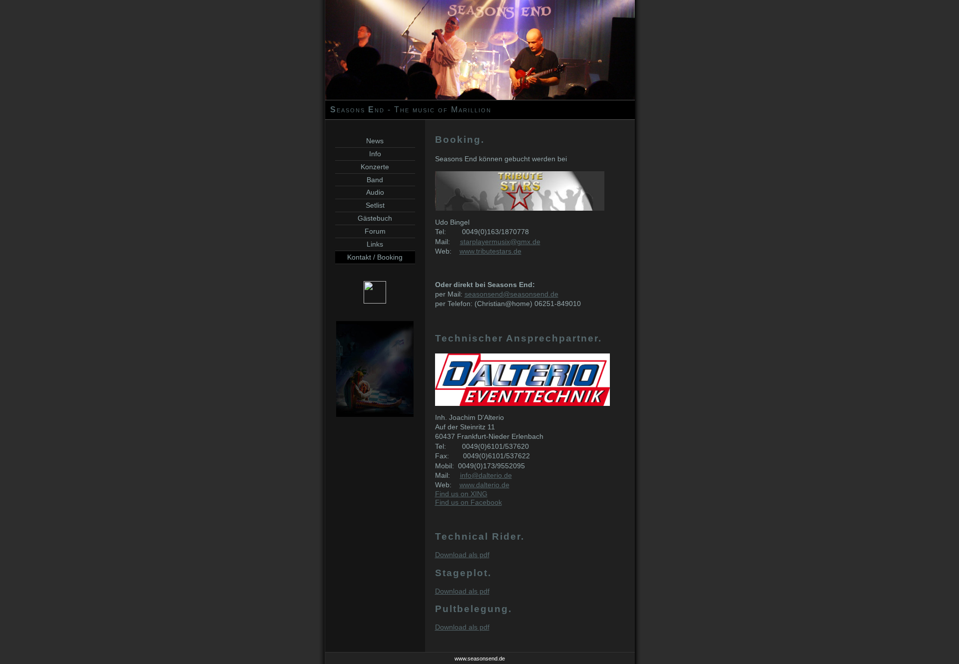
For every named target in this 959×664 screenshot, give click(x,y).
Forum (375, 231)
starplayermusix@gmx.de (500, 242)
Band (375, 180)
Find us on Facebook (468, 502)
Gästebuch (375, 218)
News (375, 141)
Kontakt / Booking (375, 257)
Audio (375, 192)
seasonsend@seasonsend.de (511, 294)
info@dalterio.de (486, 475)
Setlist (375, 205)
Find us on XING (461, 494)
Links (375, 244)
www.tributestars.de (490, 251)
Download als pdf (462, 555)
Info (375, 154)
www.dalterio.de (484, 485)
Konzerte (375, 167)
